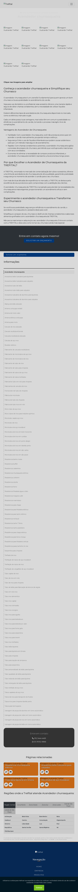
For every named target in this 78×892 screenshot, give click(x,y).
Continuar (39, 887)
